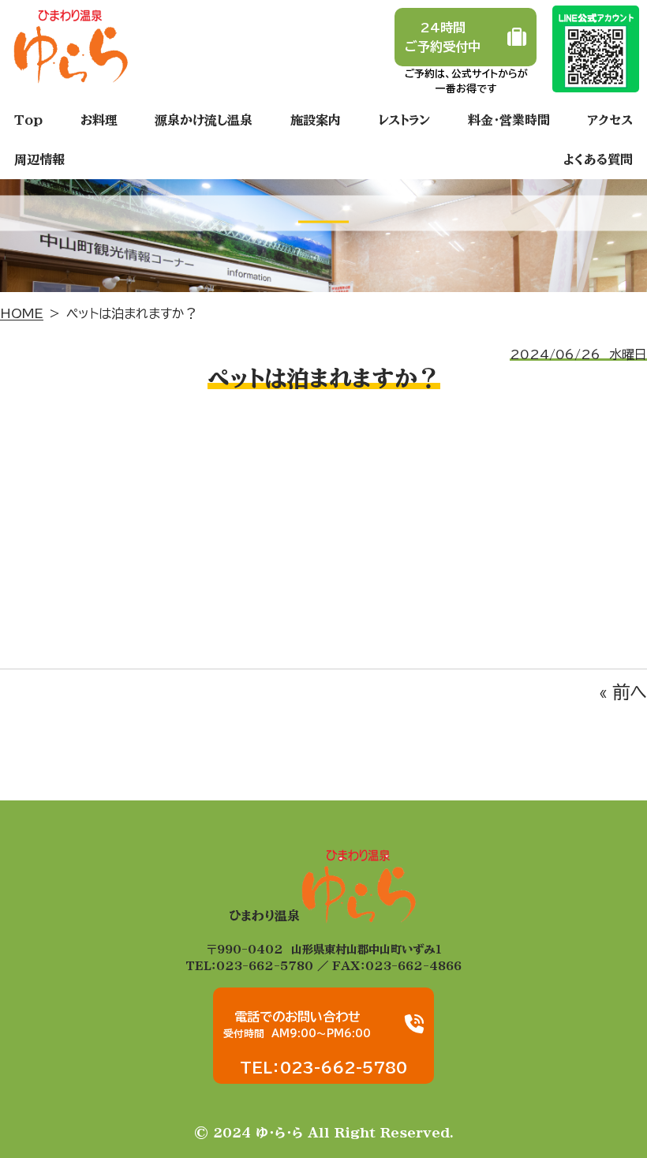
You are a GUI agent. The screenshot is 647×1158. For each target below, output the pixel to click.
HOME (21, 313)
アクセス (610, 120)
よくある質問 (598, 159)
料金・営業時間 (509, 120)
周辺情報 (39, 159)
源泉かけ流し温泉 (203, 120)
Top (28, 120)
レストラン (404, 120)
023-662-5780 (264, 966)
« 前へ (623, 692)
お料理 (99, 120)
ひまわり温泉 (264, 915)
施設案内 (315, 120)
